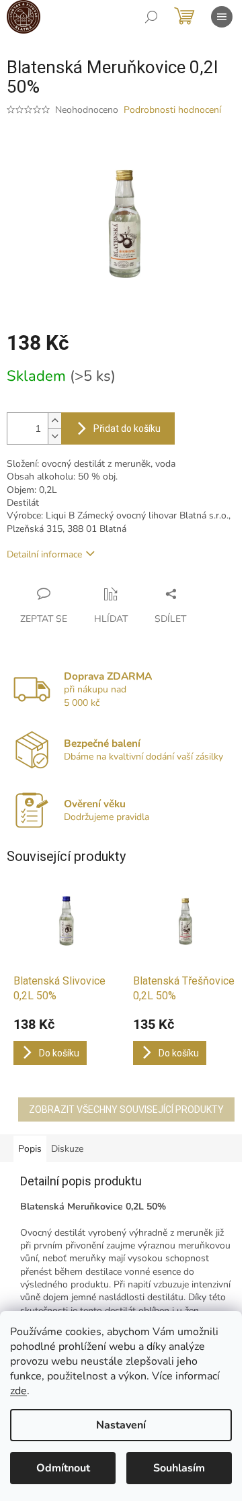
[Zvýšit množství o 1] (54, 420)
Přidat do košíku (127, 428)
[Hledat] (151, 16)
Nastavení (121, 1425)
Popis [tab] (30, 1148)
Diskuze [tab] (67, 1148)
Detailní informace (44, 554)
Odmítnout (63, 1468)
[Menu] (221, 16)
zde (18, 1390)
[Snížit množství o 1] (54, 436)
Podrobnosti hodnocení (172, 109)
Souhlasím (179, 1468)
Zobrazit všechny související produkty (126, 1109)
